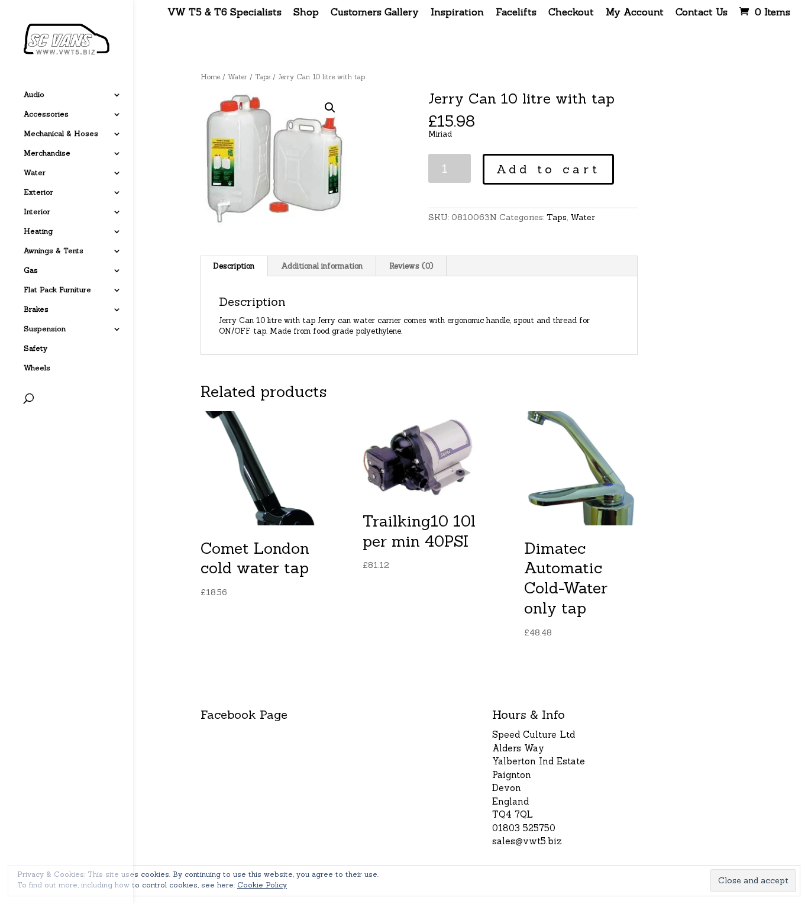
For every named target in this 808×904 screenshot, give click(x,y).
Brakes (36, 309)
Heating (38, 231)
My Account (635, 12)
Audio (34, 95)
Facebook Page (244, 714)
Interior (37, 212)
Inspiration (457, 12)
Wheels (37, 368)
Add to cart (548, 169)
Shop (306, 12)
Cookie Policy (262, 884)
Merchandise (47, 153)
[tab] (234, 266)
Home (210, 76)
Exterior (38, 192)
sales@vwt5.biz (527, 841)
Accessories (46, 114)
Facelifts (516, 12)
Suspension (45, 329)
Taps (262, 76)
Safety (35, 348)
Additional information (322, 266)
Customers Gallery (375, 12)
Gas (31, 270)
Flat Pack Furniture (57, 290)
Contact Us (702, 12)
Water (35, 173)
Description (233, 266)
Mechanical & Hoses (61, 134)
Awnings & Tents (53, 251)
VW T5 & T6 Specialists (224, 12)
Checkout (571, 12)
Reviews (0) (411, 266)
